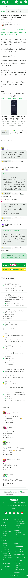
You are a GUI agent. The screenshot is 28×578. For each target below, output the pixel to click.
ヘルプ (11, 502)
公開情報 (5, 543)
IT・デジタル (5, 527)
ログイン (16, 255)
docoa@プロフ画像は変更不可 (12, 199)
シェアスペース (19, 527)
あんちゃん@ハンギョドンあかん (12, 24)
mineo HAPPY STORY (21, 557)
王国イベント (18, 567)
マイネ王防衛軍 (19, 546)
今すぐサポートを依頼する (7, 557)
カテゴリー (24, 11)
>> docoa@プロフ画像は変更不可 (12, 230)
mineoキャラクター (6, 549)
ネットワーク (5, 545)
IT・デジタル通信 (8, 20)
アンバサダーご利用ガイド (7, 560)
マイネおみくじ (19, 563)
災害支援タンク (19, 525)
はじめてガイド (5, 502)
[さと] (2, 148)
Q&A (4, 522)
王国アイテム (18, 565)
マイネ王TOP (6, 519)
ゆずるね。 (18, 530)
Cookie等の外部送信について (19, 505)
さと (6, 147)
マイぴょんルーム (20, 569)
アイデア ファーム (7, 531)
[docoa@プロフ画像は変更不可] (2, 200)
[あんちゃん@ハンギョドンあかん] (2, 25)
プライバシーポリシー (6, 505)
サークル (5, 540)
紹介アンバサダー (6, 553)
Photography (19, 549)
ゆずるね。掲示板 (13, 11)
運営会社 (14, 508)
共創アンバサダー (6, 559)
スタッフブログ (6, 538)
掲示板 (5, 7)
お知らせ (18, 572)
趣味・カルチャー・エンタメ (8, 528)
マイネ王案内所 (6, 566)
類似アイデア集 (5, 533)
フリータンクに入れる (20, 521)
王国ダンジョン (19, 543)
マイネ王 (4, 547)
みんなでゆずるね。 (19, 532)
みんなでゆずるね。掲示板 (20, 534)
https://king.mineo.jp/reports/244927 (12, 98)
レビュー (18, 537)
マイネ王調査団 (6, 563)
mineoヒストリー (20, 551)
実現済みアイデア (6, 535)
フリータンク (19, 519)
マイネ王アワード (20, 554)
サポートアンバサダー (7, 555)
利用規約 (23, 502)
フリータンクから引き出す (20, 523)
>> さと (4, 173)
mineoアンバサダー (7, 551)
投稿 (4, 11)
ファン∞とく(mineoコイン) (20, 560)
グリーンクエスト (7, 569)
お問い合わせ (17, 502)
